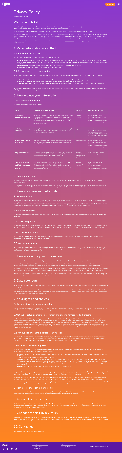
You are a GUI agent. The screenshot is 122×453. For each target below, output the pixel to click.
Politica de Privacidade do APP (40, 445)
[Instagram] (3, 449)
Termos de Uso (36, 448)
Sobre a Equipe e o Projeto (68, 445)
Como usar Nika (65, 446)
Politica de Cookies (37, 446)
